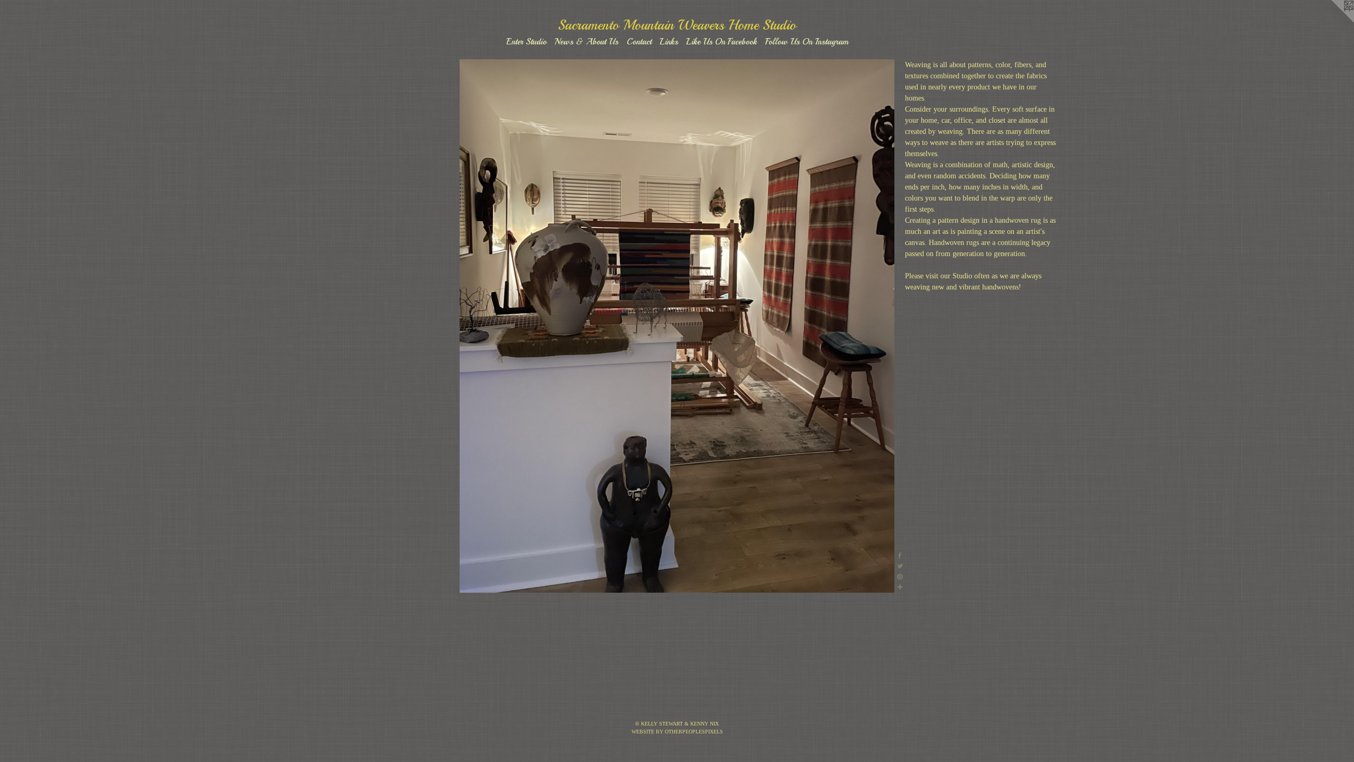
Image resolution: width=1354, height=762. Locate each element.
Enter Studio (526, 42)
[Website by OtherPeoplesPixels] (1333, 21)
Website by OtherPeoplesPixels (677, 731)
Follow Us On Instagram (806, 42)
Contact (639, 42)
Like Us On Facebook (722, 42)
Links (669, 42)
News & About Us (586, 42)
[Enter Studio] (677, 326)
